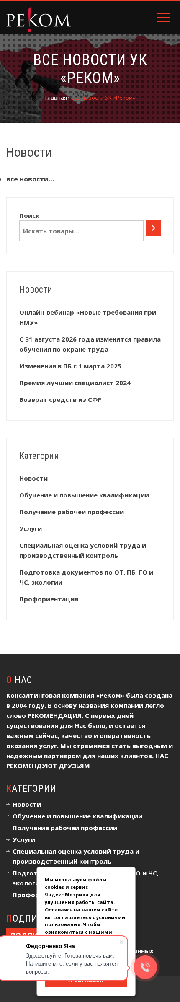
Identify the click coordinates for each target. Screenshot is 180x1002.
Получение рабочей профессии (71, 511)
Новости (33, 478)
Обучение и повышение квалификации (84, 495)
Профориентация (48, 599)
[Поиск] (153, 228)
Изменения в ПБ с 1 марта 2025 (70, 366)
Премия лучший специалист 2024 (75, 382)
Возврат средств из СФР (60, 399)
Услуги (30, 528)
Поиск (29, 215)
